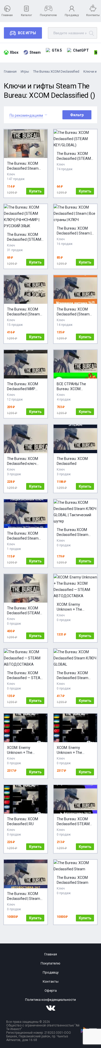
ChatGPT (81, 50)
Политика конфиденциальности (50, 1000)
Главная (7, 15)
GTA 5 (57, 50)
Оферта (51, 990)
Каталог (26, 15)
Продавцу (72, 15)
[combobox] (26, 114)
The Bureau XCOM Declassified (56, 71)
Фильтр (77, 115)
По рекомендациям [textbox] (26, 115)
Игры (25, 71)
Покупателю (48, 15)
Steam (35, 52)
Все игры (27, 33)
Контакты (93, 15)
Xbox (14, 52)
